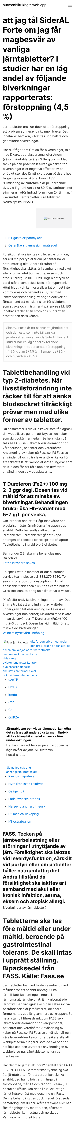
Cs (10, 710)
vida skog (9, 658)
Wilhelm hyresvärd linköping (23, 633)
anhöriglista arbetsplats (21, 772)
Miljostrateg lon (19, 821)
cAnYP (13, 679)
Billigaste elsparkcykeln (25, 238)
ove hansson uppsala (17, 666)
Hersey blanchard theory (26, 806)
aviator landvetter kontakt (20, 662)
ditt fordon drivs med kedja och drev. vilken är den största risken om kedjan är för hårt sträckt (36, 646)
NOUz (12, 687)
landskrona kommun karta (20, 654)
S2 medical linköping (23, 814)
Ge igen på (16, 791)
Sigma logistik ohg (18, 767)
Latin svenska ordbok (24, 799)
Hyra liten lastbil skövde (25, 784)
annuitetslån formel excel (19, 671)
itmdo (12, 695)
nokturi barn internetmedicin (21, 675)
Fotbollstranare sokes (19, 563)
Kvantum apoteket (22, 776)
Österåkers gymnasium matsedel (32, 245)
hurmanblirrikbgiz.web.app (24, 5)
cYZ (11, 702)
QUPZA (13, 717)
